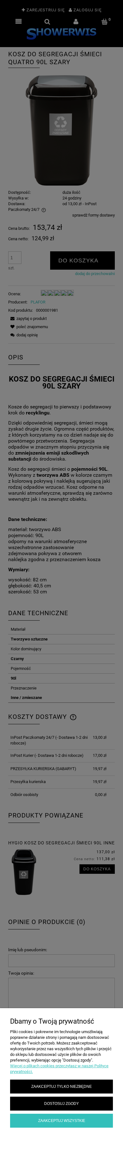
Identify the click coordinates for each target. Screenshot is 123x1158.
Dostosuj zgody (61, 1103)
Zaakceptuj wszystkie (61, 1120)
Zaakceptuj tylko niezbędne (61, 1086)
